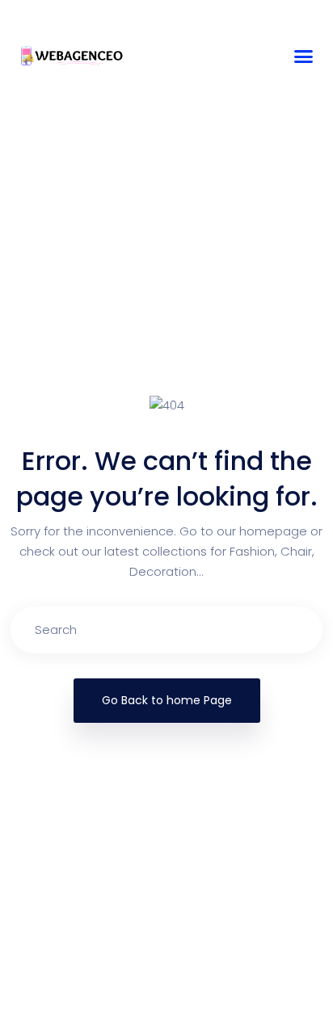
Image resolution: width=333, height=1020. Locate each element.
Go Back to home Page (167, 700)
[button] (304, 56)
